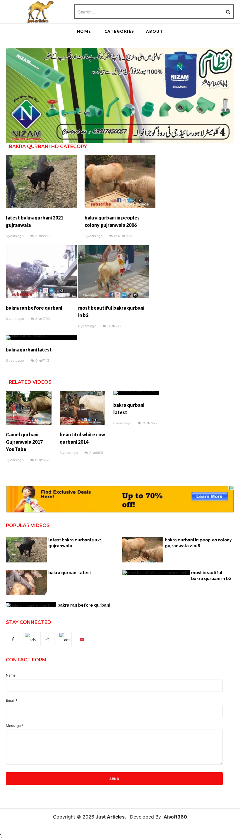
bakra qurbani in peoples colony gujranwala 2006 (112, 221)
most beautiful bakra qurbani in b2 (111, 311)
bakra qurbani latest (29, 349)
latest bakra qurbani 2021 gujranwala (34, 221)
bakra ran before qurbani (34, 307)
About (154, 31)
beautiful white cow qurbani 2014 (82, 438)
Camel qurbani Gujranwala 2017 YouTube (24, 442)
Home (84, 31)
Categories (119, 31)
